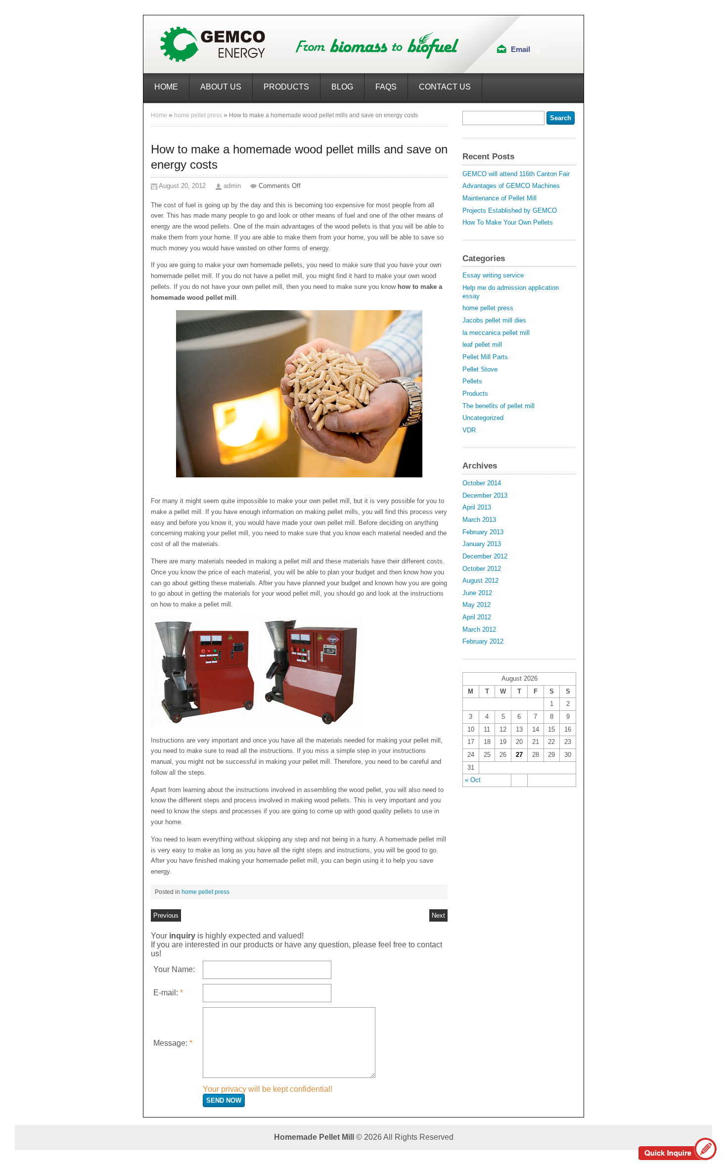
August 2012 (480, 580)
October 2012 (481, 568)
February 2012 (482, 641)
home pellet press (198, 115)
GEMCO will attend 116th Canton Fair (516, 174)
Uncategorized (482, 417)
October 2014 (481, 483)
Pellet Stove (480, 369)
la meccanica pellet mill (496, 332)
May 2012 (476, 604)
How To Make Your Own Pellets (507, 222)
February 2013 (482, 532)
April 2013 (476, 507)
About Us (220, 87)
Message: (172, 1043)
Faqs (386, 87)
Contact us (445, 87)
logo (309, 44)
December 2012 (484, 556)
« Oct (473, 780)
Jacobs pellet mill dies (494, 320)
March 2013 (479, 519)
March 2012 (479, 629)
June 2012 (477, 593)
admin (232, 185)
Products (286, 87)
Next (438, 915)
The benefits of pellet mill (498, 406)
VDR (469, 430)
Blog (342, 87)
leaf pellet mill (482, 344)
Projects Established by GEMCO (509, 210)
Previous (166, 915)
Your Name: (174, 969)
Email (520, 49)
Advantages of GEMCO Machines (511, 185)
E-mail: (168, 992)
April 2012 (476, 617)
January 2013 (481, 544)
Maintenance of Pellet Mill (499, 198)
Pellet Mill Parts (485, 357)
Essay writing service (493, 275)
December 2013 (484, 495)
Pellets (472, 381)
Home (166, 87)
